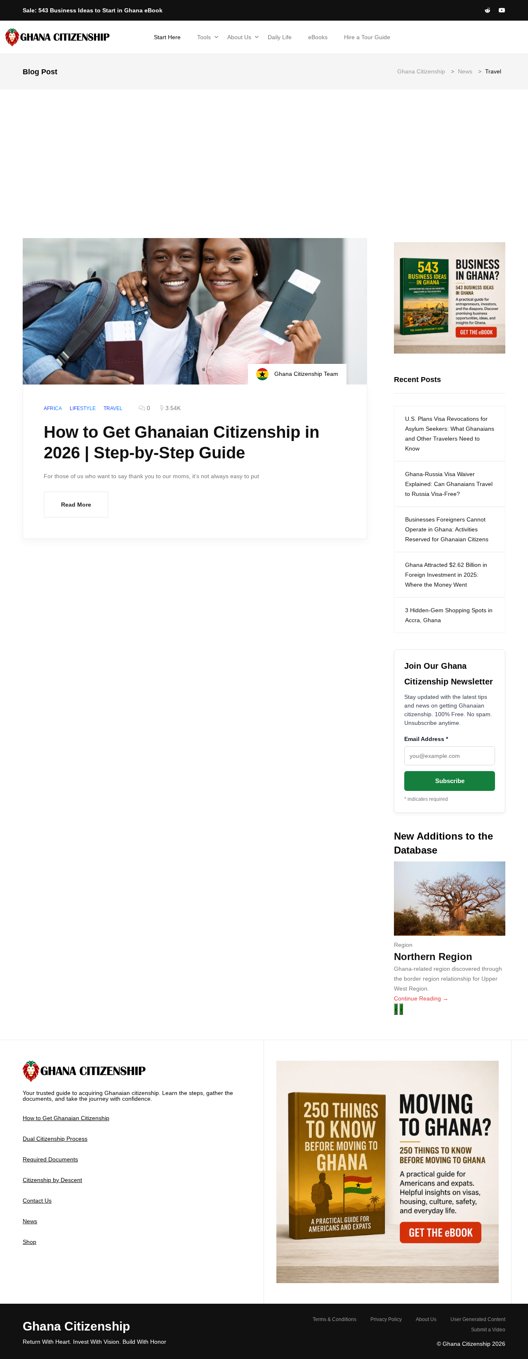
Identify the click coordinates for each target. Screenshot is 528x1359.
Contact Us (37, 1200)
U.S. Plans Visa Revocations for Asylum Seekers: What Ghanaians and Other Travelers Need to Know (449, 433)
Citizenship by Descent (52, 1180)
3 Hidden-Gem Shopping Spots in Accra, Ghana (449, 615)
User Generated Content (477, 1319)
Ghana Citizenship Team (305, 373)
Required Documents (50, 1159)
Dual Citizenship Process (55, 1138)
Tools (204, 37)
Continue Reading (421, 998)
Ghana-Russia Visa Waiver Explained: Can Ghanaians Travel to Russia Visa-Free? (449, 484)
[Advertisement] (264, 151)
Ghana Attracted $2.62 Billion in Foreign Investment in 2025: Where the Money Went (446, 575)
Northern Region (433, 956)
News (30, 1221)
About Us (239, 37)
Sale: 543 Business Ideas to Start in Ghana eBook (93, 10)
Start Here (167, 37)
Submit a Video (488, 1330)
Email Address (426, 739)
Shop (29, 1242)
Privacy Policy (386, 1319)
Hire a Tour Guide (367, 37)
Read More (76, 504)
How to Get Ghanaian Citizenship (66, 1118)
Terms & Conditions (334, 1319)
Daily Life (280, 37)
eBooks (318, 37)
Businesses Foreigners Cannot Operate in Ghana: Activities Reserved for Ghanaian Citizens (446, 529)
